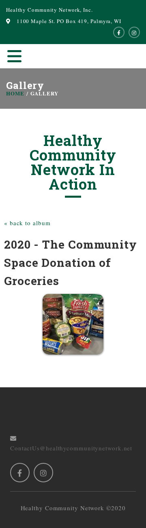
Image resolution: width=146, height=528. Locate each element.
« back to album (27, 223)
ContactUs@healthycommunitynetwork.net (71, 443)
